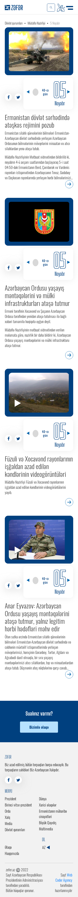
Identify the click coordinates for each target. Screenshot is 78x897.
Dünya (42, 798)
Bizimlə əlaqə (39, 727)
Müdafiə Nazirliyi (36, 23)
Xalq (7, 817)
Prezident (10, 798)
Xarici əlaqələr (47, 804)
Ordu (7, 811)
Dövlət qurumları (14, 23)
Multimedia (46, 828)
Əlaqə (8, 847)
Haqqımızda (12, 853)
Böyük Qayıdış (47, 822)
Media (8, 823)
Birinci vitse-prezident (18, 804)
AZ (44, 847)
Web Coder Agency (63, 877)
